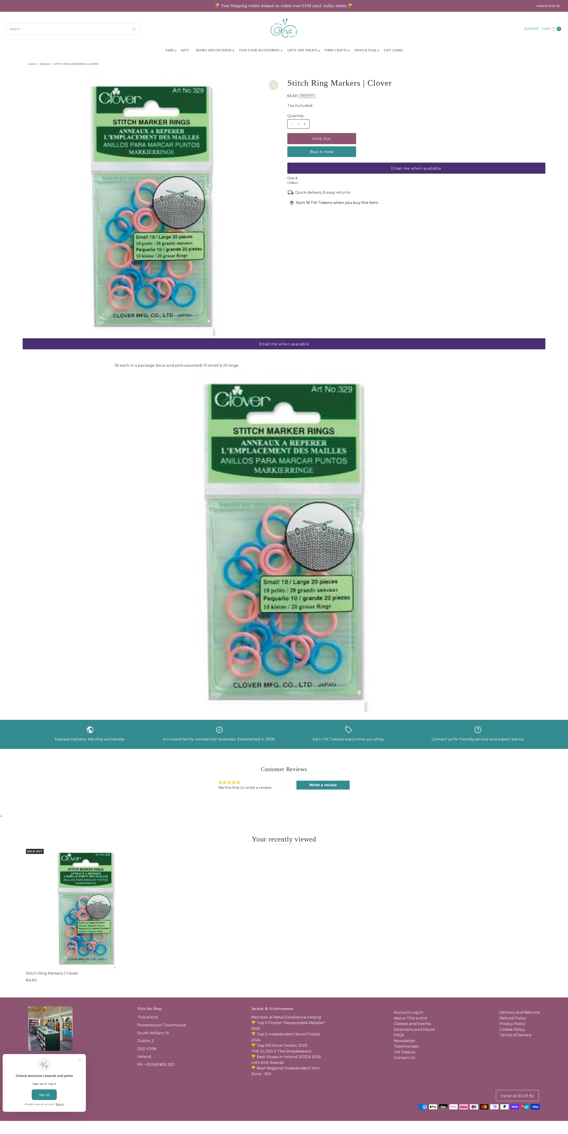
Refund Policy (512, 1018)
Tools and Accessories (259, 50)
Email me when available (416, 168)
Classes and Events (412, 1023)
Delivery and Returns (519, 1012)
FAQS (399, 1035)
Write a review (323, 785)
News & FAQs (365, 50)
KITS (185, 50)
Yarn (169, 50)
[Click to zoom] (273, 85)
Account (531, 28)
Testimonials (406, 1046)
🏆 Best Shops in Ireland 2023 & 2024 (286, 1056)
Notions (45, 64)
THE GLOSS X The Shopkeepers (281, 1051)
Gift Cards (393, 50)
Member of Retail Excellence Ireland (286, 1017)
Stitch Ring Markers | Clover (52, 973)
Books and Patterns (213, 50)
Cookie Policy (512, 1029)
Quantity (295, 115)
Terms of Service (515, 1035)
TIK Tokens (404, 1052)
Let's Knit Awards (267, 1062)
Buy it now (321, 151)
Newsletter (404, 1041)
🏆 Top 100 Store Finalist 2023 (279, 1045)
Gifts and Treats (302, 50)
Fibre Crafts (336, 50)
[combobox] (73, 28)
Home (32, 64)
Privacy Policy (512, 1023)
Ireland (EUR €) (548, 6)
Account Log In (408, 1012)
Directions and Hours (414, 1029)
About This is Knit (410, 1018)
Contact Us (404, 1057)
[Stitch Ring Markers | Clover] (86, 909)
